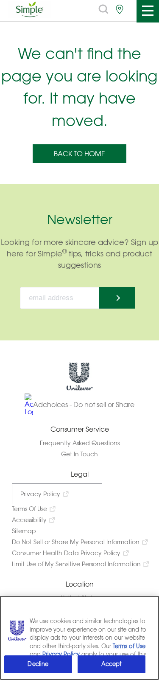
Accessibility (29, 520)
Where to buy (119, 9)
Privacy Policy (40, 494)
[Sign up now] (117, 298)
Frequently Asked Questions (80, 443)
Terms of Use (129, 646)
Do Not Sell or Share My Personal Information (75, 542)
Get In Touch (79, 454)
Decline (38, 664)
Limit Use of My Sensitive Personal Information (76, 564)
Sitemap (24, 531)
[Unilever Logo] (80, 388)
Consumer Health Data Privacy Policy (66, 553)
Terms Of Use (29, 509)
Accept (111, 664)
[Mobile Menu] (147, 11)
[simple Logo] (29, 15)
